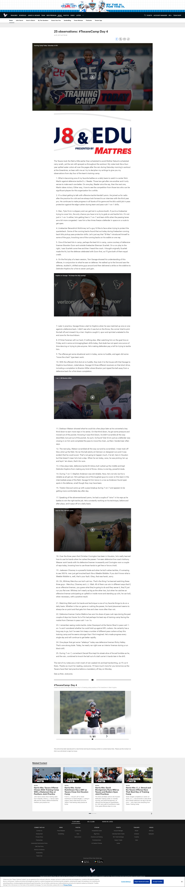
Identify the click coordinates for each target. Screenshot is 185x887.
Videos (151, 827)
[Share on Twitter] (120, 40)
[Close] (182, 881)
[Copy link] (128, 39)
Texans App (39, 855)
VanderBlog (61, 833)
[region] (92, 882)
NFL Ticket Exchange (118, 837)
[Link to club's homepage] (5, 15)
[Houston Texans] (92, 870)
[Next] (107, 736)
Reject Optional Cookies (142, 881)
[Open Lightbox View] (92, 717)
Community (78, 830)
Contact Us (39, 830)
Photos (78, 827)
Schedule (136, 833)
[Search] (145, 15)
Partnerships (39, 840)
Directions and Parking (97, 837)
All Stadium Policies (97, 843)
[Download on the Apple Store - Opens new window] (85, 862)
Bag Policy (96, 833)
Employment (39, 833)
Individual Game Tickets (118, 833)
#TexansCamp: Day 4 (65, 685)
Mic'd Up (151, 830)
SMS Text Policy (39, 846)
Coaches (136, 837)
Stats (136, 840)
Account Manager (118, 830)
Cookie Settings (126, 881)
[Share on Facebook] (116, 40)
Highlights (151, 833)
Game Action (77, 837)
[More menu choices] (83, 15)
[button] (92, 77)
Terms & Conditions (39, 849)
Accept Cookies (157, 881)
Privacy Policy (39, 837)
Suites (118, 843)
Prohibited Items (96, 840)
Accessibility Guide (97, 830)
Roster (136, 830)
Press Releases (61, 830)
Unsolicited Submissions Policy (39, 843)
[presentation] (152, 814)
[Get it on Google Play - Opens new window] (99, 862)
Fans (78, 833)
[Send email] (124, 40)
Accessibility (39, 852)
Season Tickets (118, 840)
